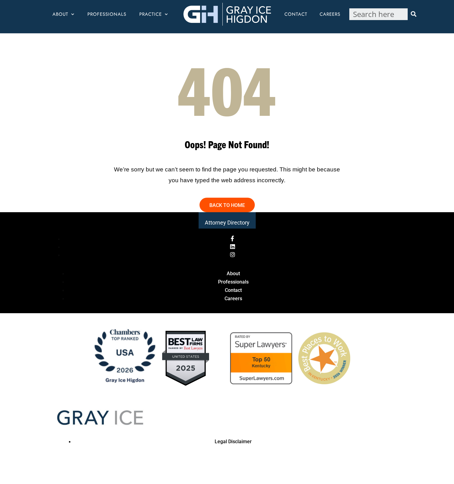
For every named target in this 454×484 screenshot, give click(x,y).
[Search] (413, 14)
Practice (150, 14)
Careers (330, 14)
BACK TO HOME (227, 205)
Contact (295, 14)
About (60, 14)
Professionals (106, 14)
